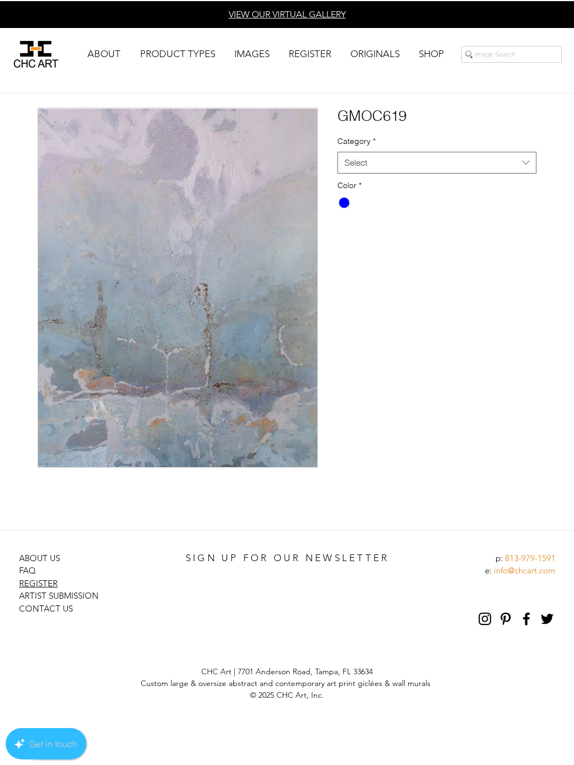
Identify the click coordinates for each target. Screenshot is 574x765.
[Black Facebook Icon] (526, 618)
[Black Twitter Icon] (547, 618)
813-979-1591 (530, 558)
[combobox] (436, 163)
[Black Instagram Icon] (484, 618)
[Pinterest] (505, 618)
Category (356, 141)
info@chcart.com (525, 570)
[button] (103, 54)
